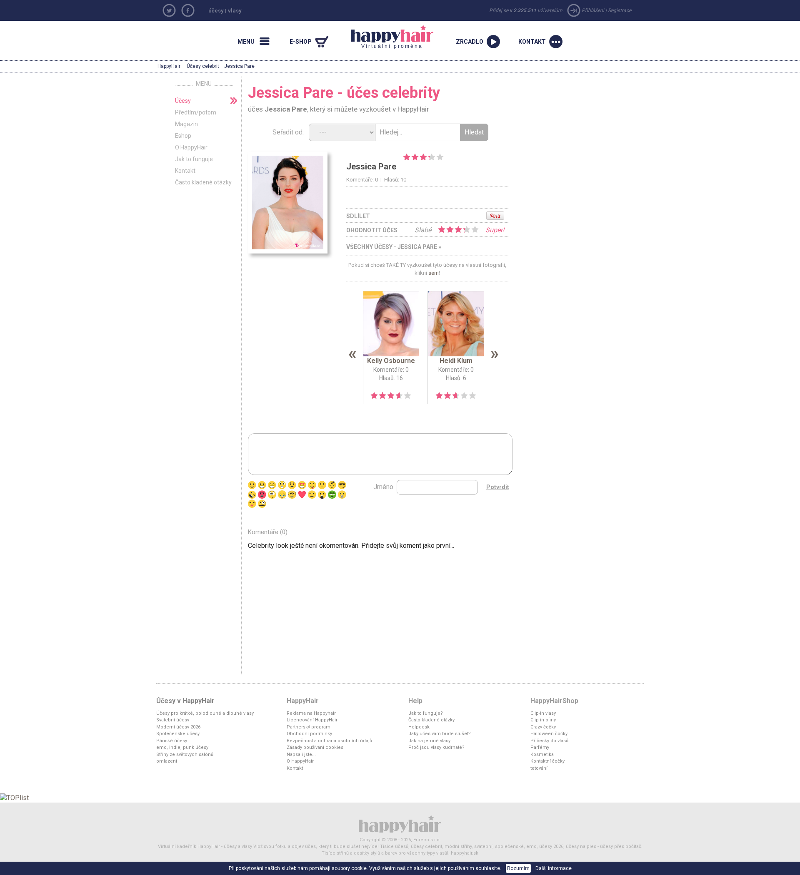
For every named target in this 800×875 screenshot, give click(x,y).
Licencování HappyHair (312, 720)
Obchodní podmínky (309, 733)
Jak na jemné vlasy (429, 740)
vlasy (235, 10)
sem (433, 273)
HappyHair (169, 66)
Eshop (183, 135)
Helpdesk (419, 727)
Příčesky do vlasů (549, 740)
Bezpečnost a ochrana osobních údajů (329, 740)
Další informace (553, 868)
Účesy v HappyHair (185, 701)
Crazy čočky (543, 727)
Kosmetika (542, 754)
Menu (246, 41)
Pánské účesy (171, 740)
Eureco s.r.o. (427, 840)
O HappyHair (191, 147)
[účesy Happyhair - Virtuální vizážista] (400, 823)
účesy (216, 10)
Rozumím (518, 868)
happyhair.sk (464, 853)
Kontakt (532, 41)
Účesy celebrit (203, 66)
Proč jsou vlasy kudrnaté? (436, 747)
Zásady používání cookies (315, 747)
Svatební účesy (172, 720)
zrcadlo (469, 41)
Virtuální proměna (387, 37)
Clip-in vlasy (543, 713)
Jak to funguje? (425, 713)
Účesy (183, 100)
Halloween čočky (549, 733)
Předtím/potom (195, 112)
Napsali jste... (301, 754)
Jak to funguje (194, 159)
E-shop (301, 41)
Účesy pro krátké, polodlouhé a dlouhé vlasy (205, 713)
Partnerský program (308, 727)
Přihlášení (593, 10)
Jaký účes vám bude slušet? (439, 733)
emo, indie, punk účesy (182, 747)
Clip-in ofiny (543, 720)
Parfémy (539, 747)
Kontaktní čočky (547, 761)
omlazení (166, 761)
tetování (539, 768)
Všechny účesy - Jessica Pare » (393, 247)
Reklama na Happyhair (311, 713)
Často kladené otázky (203, 182)
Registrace (619, 10)
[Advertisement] (587, 133)
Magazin (186, 124)
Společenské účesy (178, 733)
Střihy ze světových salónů (184, 754)
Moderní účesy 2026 (178, 727)
